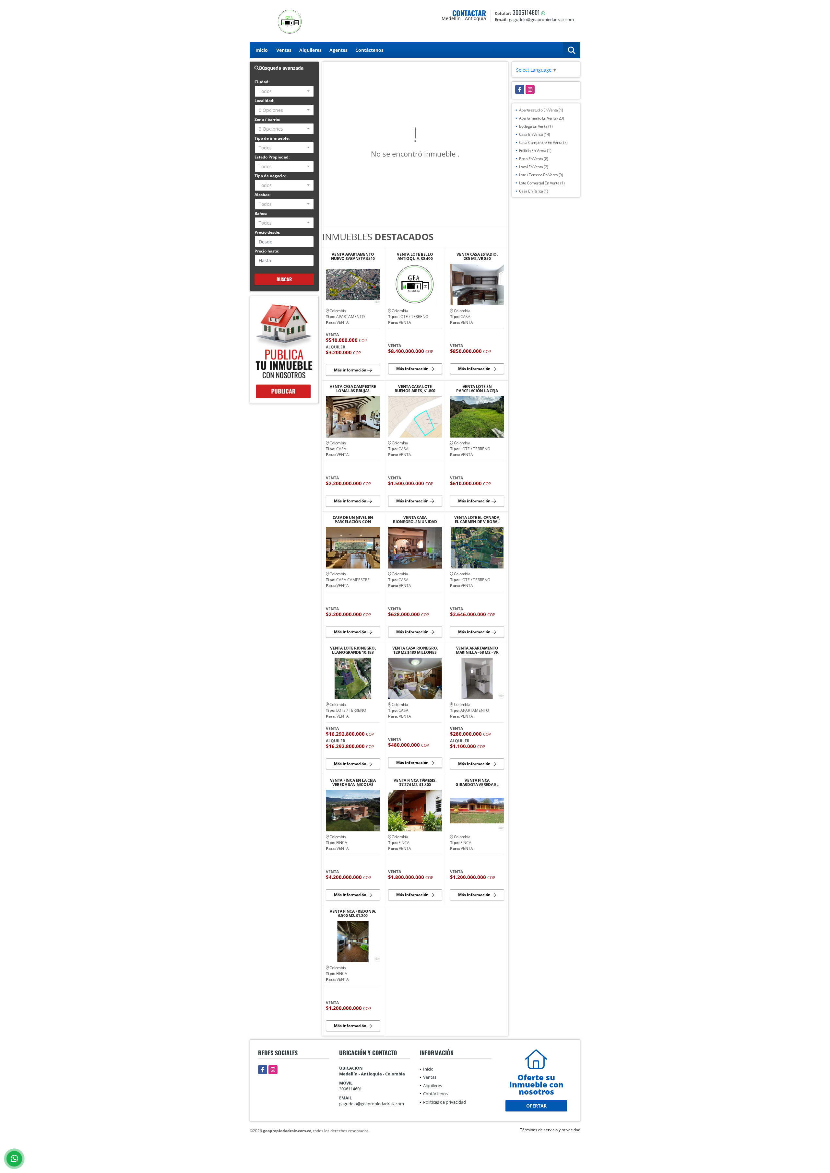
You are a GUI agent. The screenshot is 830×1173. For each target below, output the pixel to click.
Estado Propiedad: (272, 157)
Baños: (261, 213)
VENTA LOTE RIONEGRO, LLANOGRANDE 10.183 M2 (352, 650)
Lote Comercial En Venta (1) (542, 183)
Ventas (283, 50)
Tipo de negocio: (270, 176)
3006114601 (526, 12)
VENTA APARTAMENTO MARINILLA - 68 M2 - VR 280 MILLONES (477, 650)
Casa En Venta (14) (534, 134)
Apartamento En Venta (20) (541, 118)
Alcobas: (262, 194)
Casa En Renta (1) (533, 191)
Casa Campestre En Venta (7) (543, 142)
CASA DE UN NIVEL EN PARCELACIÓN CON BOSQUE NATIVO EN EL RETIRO (352, 519)
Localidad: (264, 100)
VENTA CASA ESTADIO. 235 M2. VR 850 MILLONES (476, 256)
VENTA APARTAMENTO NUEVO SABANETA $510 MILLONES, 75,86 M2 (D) (353, 256)
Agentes (338, 50)
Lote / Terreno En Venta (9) (541, 175)
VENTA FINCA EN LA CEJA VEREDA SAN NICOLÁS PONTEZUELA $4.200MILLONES (353, 782)
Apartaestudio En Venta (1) (541, 110)
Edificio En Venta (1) (535, 150)
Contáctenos (369, 50)
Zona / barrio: (267, 119)
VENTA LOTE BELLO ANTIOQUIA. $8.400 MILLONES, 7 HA (415, 256)
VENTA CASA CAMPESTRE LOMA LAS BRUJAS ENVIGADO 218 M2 (353, 388)
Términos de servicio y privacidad (550, 1129)
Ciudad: (262, 82)
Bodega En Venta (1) (536, 126)
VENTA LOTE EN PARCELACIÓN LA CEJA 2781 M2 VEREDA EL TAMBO (477, 388)
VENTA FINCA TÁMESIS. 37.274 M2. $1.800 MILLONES (415, 782)
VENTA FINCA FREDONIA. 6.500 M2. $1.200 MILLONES (353, 913)
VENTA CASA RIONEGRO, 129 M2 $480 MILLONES (415, 650)
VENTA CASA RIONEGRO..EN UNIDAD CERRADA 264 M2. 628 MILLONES (415, 519)
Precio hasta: (267, 251)
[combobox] (284, 91)
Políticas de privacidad (444, 1102)
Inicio (261, 50)
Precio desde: (267, 232)
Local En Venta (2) (533, 167)
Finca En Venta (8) (533, 158)
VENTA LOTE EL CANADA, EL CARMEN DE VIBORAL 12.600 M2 (477, 519)
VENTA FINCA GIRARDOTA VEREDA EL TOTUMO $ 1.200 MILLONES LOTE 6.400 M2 (477, 782)
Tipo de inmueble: (272, 138)
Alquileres (310, 50)
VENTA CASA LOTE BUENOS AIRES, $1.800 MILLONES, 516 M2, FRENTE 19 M (415, 388)
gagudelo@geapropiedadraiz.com (371, 1104)
